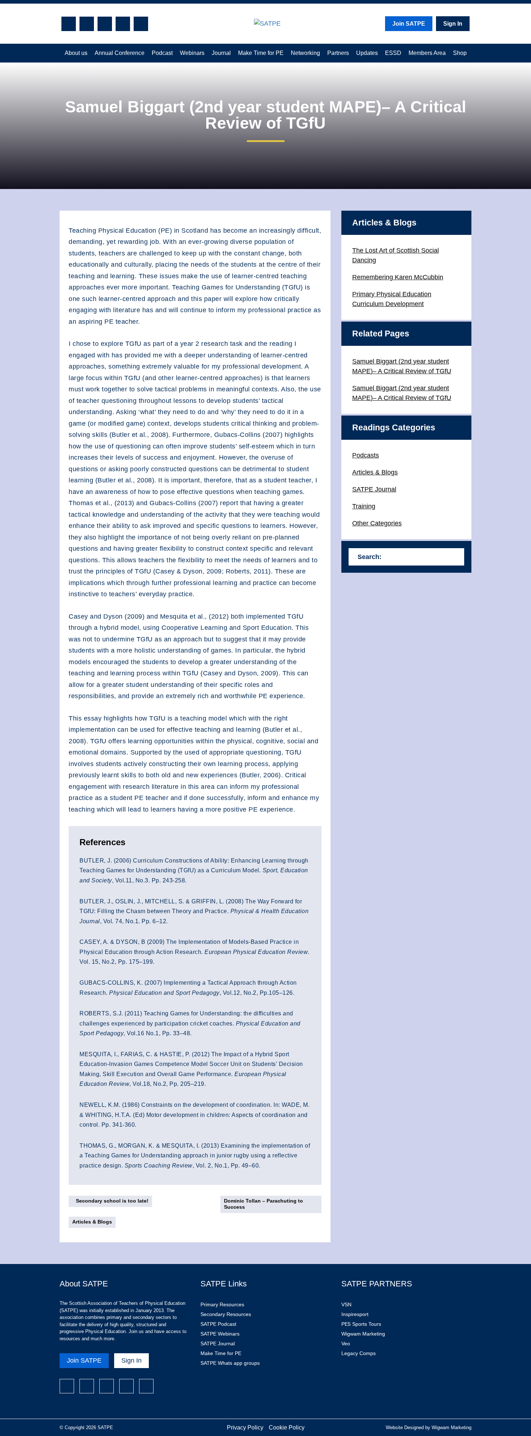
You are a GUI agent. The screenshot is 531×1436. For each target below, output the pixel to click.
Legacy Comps (358, 1353)
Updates (367, 53)
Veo (345, 1343)
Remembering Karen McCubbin (397, 277)
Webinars (192, 53)
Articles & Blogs (92, 1222)
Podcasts (365, 455)
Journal (221, 53)
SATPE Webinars (219, 1334)
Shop (460, 53)
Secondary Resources (225, 1314)
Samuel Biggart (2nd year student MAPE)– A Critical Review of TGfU (401, 366)
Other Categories (377, 523)
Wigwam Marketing (363, 1334)
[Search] (455, 557)
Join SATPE (408, 24)
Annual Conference (119, 53)
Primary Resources (222, 1304)
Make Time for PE (261, 53)
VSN (346, 1304)
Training (363, 506)
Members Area (427, 53)
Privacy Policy (245, 1427)
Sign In (452, 24)
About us (76, 53)
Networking (305, 53)
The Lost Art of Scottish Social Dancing (395, 255)
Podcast (162, 53)
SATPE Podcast (218, 1324)
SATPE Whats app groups (230, 1363)
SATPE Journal (374, 489)
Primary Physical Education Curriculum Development (391, 299)
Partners (338, 53)
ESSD (393, 53)
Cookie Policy (287, 1427)
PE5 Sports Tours (361, 1324)
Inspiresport (354, 1314)
